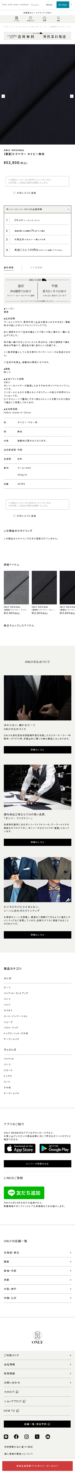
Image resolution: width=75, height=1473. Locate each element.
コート (7, 1082)
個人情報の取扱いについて (18, 1454)
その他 (7, 1087)
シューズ (8, 1022)
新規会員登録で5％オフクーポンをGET (38, 1466)
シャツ (7, 1005)
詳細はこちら (37, 750)
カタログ (9, 1392)
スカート (8, 1070)
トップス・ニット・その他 (16, 1033)
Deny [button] (49, 5)
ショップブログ (13, 1401)
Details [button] (35, 4)
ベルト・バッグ (11, 1027)
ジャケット (9, 1059)
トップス (8, 1076)
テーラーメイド (11, 1039)
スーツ (7, 987)
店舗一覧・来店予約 (35, 1424)
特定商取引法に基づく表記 (18, 1447)
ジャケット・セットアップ (16, 993)
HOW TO (9, 1410)
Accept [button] (63, 5)
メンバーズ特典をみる (37, 1164)
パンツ (7, 999)
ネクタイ (8, 1010)
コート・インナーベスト (16, 1016)
